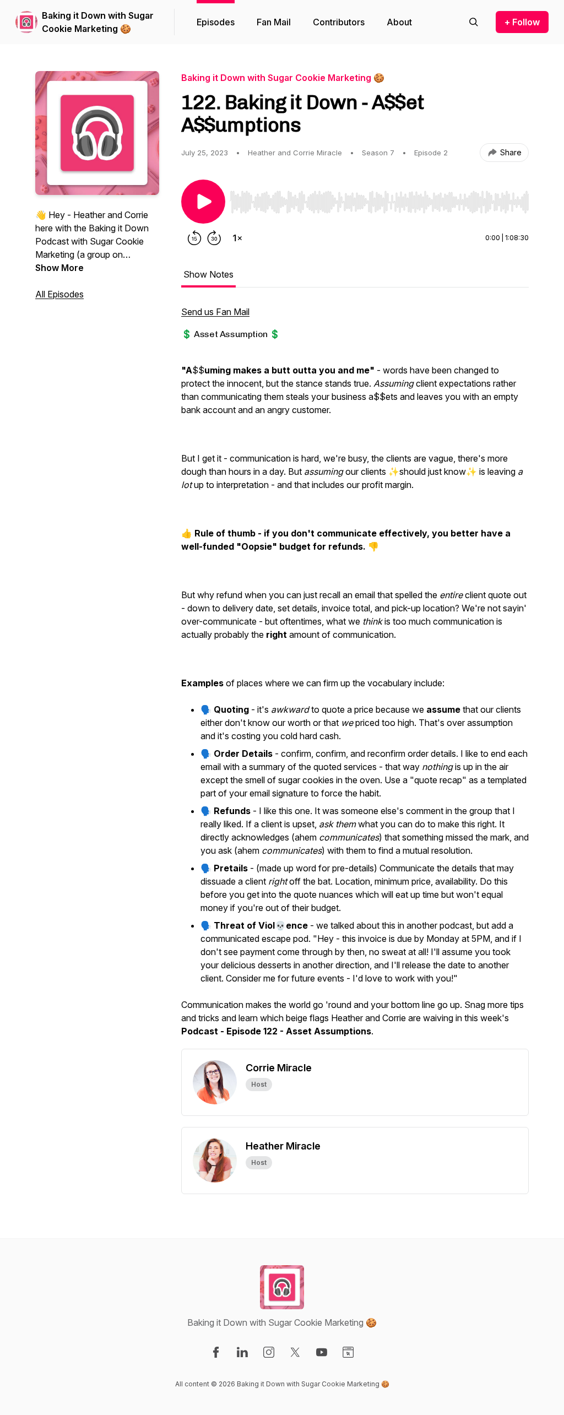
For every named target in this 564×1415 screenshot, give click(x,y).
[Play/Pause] (203, 202)
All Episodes (59, 294)
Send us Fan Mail (215, 311)
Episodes (216, 22)
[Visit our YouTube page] (321, 1352)
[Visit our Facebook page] (215, 1352)
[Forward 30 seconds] (214, 238)
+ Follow (522, 22)
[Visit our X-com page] (295, 1352)
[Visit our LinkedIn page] (242, 1352)
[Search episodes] (473, 22)
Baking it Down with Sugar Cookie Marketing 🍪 (98, 22)
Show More (59, 267)
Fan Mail (274, 22)
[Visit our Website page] (348, 1352)
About (399, 22)
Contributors (339, 22)
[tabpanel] (355, 677)
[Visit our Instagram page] (268, 1352)
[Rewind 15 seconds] (194, 238)
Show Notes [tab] (208, 274)
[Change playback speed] (237, 238)
